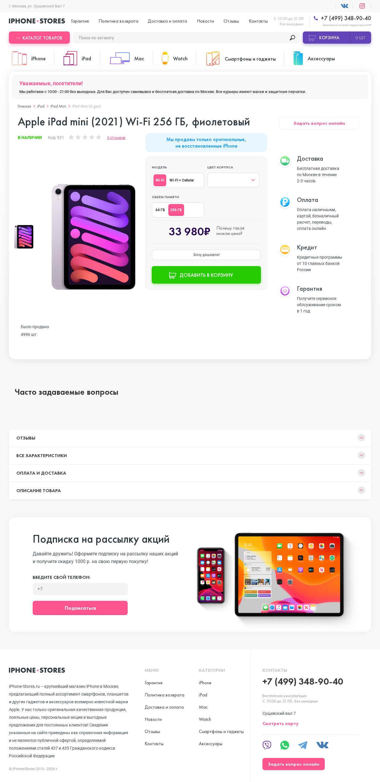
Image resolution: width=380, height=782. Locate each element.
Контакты (258, 21)
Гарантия (80, 21)
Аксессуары (210, 743)
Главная (24, 106)
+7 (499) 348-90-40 (345, 18)
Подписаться (80, 607)
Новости (205, 21)
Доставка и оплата (167, 21)
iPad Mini (58, 106)
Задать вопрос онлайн (319, 123)
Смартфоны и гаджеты (221, 731)
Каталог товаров (42, 38)
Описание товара (38, 490)
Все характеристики (41, 455)
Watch (205, 719)
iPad (41, 106)
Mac (203, 707)
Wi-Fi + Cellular (182, 180)
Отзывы (231, 21)
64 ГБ (160, 210)
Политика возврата (118, 21)
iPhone (205, 683)
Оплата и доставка (41, 473)
